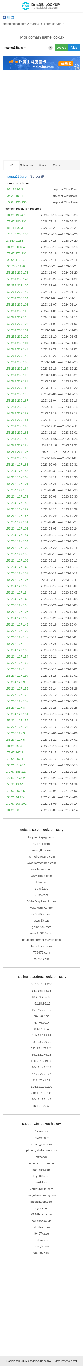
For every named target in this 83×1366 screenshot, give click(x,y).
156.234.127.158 (16, 720)
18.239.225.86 (41, 997)
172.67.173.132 (16, 253)
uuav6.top (41, 888)
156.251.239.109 (16, 336)
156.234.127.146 (16, 599)
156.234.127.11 (15, 592)
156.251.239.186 (16, 432)
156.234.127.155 (16, 618)
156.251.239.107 (16, 451)
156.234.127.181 (16, 522)
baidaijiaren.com (41, 1201)
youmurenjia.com (41, 1188)
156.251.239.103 (16, 304)
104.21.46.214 (41, 1067)
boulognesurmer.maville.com (41, 939)
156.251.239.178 (16, 272)
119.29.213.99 (41, 1035)
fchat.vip (41, 882)
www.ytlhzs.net (42, 850)
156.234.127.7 (15, 643)
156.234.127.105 (16, 477)
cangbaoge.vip (42, 1220)
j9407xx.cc (41, 1233)
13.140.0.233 (14, 240)
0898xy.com (41, 1252)
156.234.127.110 (16, 675)
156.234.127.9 (15, 682)
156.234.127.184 (16, 535)
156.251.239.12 (16, 317)
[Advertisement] (41, 115)
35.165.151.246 (41, 984)
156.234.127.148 (16, 624)
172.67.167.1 (14, 752)
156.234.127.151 (16, 714)
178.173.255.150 (16, 234)
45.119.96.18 (41, 1003)
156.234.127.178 (16, 490)
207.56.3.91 (41, 1016)
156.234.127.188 (16, 464)
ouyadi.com (41, 1208)
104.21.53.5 (13, 810)
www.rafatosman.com (41, 863)
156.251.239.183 (16, 381)
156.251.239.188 (16, 387)
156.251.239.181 (16, 419)
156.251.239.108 (16, 323)
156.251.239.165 (16, 426)
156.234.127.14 (16, 669)
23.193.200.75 (41, 1042)
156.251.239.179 (16, 407)
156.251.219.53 (41, 1061)
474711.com (41, 843)
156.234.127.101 (16, 483)
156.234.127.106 (16, 560)
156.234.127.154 (16, 656)
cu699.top (41, 1182)
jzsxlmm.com (41, 1240)
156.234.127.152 (16, 586)
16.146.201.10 (41, 1010)
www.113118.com (41, 933)
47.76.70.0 (41, 1022)
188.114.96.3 (14, 189)
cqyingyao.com (41, 1144)
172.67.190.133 (16, 202)
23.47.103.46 (41, 1029)
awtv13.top (41, 920)
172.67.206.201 (16, 803)
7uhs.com (41, 895)
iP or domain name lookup (41, 37)
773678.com (41, 952)
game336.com (41, 927)
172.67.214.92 (15, 778)
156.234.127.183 (16, 471)
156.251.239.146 (16, 355)
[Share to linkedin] (12, 17)
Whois (42, 165)
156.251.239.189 (16, 439)
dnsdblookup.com (14, 23)
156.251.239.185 (16, 445)
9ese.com (41, 1131)
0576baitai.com (41, 1214)
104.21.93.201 (15, 784)
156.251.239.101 (16, 330)
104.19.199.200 (41, 1086)
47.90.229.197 (41, 1074)
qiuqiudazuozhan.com (41, 1163)
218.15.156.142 (41, 1093)
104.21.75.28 (14, 746)
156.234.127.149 (16, 567)
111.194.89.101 (41, 1048)
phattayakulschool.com (41, 1150)
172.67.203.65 (15, 791)
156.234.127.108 (16, 727)
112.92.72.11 (41, 1080)
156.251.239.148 (16, 349)
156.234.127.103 (16, 579)
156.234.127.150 (16, 663)
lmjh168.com (41, 1176)
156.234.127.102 (16, 528)
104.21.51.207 (15, 765)
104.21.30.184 (15, 247)
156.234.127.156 (16, 688)
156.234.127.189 (16, 509)
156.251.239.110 (16, 343)
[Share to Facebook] (4, 17)
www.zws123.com (41, 907)
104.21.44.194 (15, 797)
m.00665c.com (41, 914)
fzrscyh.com (41, 1246)
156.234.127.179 (16, 496)
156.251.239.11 (15, 311)
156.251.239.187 (16, 400)
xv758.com (41, 959)
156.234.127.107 (16, 611)
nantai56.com (41, 1169)
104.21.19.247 (15, 195)
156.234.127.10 (16, 605)
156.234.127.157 (16, 701)
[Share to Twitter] (8, 17)
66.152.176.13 (41, 1054)
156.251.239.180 (16, 362)
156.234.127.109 (16, 631)
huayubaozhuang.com (42, 1195)
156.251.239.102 (16, 375)
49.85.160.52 (41, 1106)
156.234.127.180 (16, 503)
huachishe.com (41, 946)
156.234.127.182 (16, 573)
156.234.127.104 (16, 541)
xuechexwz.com (41, 869)
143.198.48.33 (41, 990)
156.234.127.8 (15, 707)
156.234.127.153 (16, 650)
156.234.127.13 (16, 695)
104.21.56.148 (41, 1099)
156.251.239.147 (16, 279)
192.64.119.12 (15, 259)
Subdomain (27, 165)
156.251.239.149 (16, 291)
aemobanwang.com (41, 856)
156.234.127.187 (16, 515)
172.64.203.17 (15, 759)
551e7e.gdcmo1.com (41, 901)
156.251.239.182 (16, 413)
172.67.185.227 (16, 771)
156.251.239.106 (16, 458)
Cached (57, 165)
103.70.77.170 (15, 266)
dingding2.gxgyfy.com (41, 837)
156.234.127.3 (15, 733)
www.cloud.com (41, 875)
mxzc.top (42, 1156)
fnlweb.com (41, 1137)
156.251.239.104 (16, 298)
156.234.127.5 (15, 739)
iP (11, 165)
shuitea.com (41, 1227)
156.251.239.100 (16, 285)
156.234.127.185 (16, 554)
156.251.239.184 (16, 368)
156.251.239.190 (16, 394)
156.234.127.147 (16, 637)
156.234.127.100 (16, 547)
